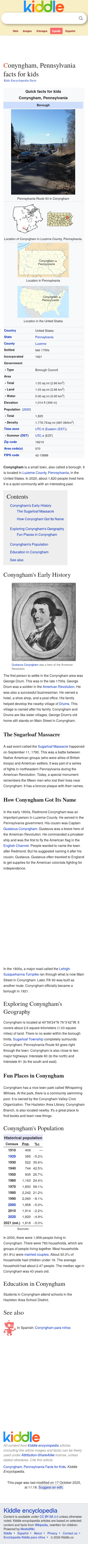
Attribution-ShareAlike (37, 1454)
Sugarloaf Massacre (53, 746)
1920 (12, 1156)
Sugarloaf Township (28, 1039)
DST (24, 435)
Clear (72, 18)
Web (15, 31)
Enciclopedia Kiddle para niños (24, 1537)
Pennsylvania (44, 337)
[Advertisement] (44, 47)
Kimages (42, 31)
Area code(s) (13, 448)
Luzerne (40, 343)
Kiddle (8, 1533)
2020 (26, 409)
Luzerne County (34, 472)
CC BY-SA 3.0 (49, 1516)
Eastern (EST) (56, 429)
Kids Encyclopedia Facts (20, 80)
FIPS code (11, 455)
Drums (64, 703)
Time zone (11, 429)
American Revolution (59, 686)
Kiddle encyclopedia (43, 1445)
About (38, 1533)
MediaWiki (27, 1529)
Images (27, 31)
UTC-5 (39, 429)
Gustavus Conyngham (25, 665)
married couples (36, 1254)
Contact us (70, 1533)
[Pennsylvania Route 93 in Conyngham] (43, 151)
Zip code (10, 442)
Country (10, 330)
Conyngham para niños (52, 1327)
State (8, 337)
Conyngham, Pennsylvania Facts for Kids (34, 1466)
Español (70, 31)
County (9, 343)
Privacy (52, 1533)
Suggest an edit (50, 1487)
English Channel (16, 845)
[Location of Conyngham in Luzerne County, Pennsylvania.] (43, 218)
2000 (12, 1204)
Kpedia (56, 31)
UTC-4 (39, 435)
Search (81, 18)
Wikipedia (41, 1525)
